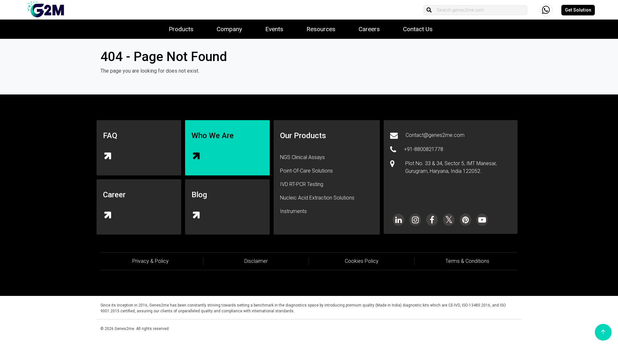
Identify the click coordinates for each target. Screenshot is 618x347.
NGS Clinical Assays (302, 157)
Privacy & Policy (150, 261)
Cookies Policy (362, 261)
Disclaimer (256, 261)
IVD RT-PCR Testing (301, 184)
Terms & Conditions (467, 261)
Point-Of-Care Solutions (306, 171)
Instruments (293, 211)
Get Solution (578, 10)
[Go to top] (603, 332)
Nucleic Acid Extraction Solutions (317, 198)
